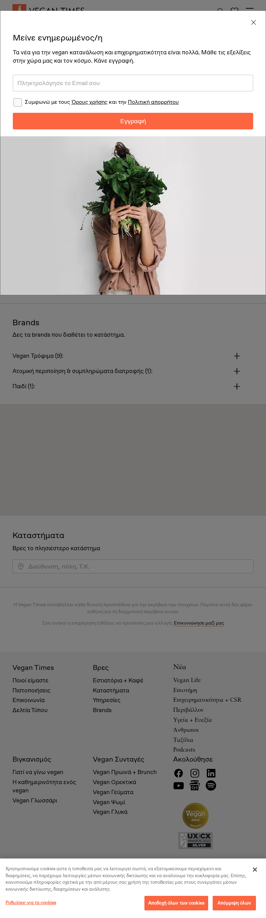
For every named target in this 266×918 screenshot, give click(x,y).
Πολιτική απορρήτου (153, 102)
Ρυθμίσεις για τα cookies (31, 903)
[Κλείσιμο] (255, 869)
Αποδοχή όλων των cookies (176, 903)
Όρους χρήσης (89, 102)
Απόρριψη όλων (234, 903)
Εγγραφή (133, 121)
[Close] (253, 22)
